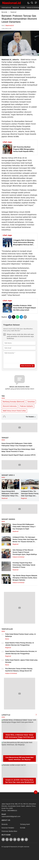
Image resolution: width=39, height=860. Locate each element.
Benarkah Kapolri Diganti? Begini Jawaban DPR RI (18, 455)
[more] (36, 714)
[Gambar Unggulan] (19, 56)
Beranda (4, 12)
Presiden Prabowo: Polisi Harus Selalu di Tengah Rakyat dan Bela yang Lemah (24, 308)
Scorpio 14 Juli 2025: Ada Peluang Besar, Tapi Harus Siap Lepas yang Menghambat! (19, 781)
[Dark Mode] (28, 3)
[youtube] (22, 839)
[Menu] (35, 3)
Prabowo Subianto (26, 406)
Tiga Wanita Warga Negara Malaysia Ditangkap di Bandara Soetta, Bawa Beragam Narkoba (25, 578)
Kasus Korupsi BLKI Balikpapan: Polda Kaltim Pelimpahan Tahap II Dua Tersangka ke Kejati (17, 444)
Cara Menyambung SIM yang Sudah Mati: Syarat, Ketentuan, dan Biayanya (19, 758)
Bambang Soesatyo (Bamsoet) (13, 402)
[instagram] (18, 839)
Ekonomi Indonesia (10, 406)
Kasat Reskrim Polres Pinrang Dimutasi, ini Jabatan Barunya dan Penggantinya (19, 644)
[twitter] (13, 317)
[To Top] (35, 792)
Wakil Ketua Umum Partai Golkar (14, 411)
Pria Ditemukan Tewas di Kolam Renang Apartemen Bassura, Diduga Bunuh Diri (18, 670)
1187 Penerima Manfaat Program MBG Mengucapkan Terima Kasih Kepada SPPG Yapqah (23, 149)
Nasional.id (10, 26)
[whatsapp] (17, 317)
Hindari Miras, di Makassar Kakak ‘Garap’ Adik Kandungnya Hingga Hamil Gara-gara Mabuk (19, 737)
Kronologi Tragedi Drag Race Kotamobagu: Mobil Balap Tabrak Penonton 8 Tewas (18, 450)
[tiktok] (26, 839)
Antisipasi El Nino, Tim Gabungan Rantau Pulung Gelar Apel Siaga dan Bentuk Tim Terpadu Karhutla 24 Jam (29, 495)
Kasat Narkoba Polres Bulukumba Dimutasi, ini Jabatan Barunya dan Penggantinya (21, 652)
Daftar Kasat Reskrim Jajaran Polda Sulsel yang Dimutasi (21, 661)
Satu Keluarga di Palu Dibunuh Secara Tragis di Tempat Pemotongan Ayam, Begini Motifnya (25, 552)
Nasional (13, 12)
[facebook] (9, 317)
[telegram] (21, 317)
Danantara (31, 402)
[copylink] (25, 317)
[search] (32, 3)
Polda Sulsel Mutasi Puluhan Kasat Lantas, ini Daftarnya (20, 635)
